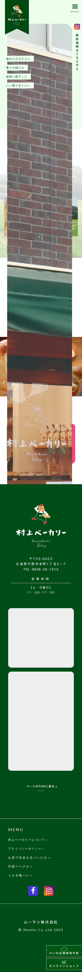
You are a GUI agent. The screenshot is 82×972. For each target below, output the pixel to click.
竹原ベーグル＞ (20, 866)
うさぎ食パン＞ (20, 875)
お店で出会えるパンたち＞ (29, 857)
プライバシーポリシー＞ (26, 848)
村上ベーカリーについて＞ (28, 839)
